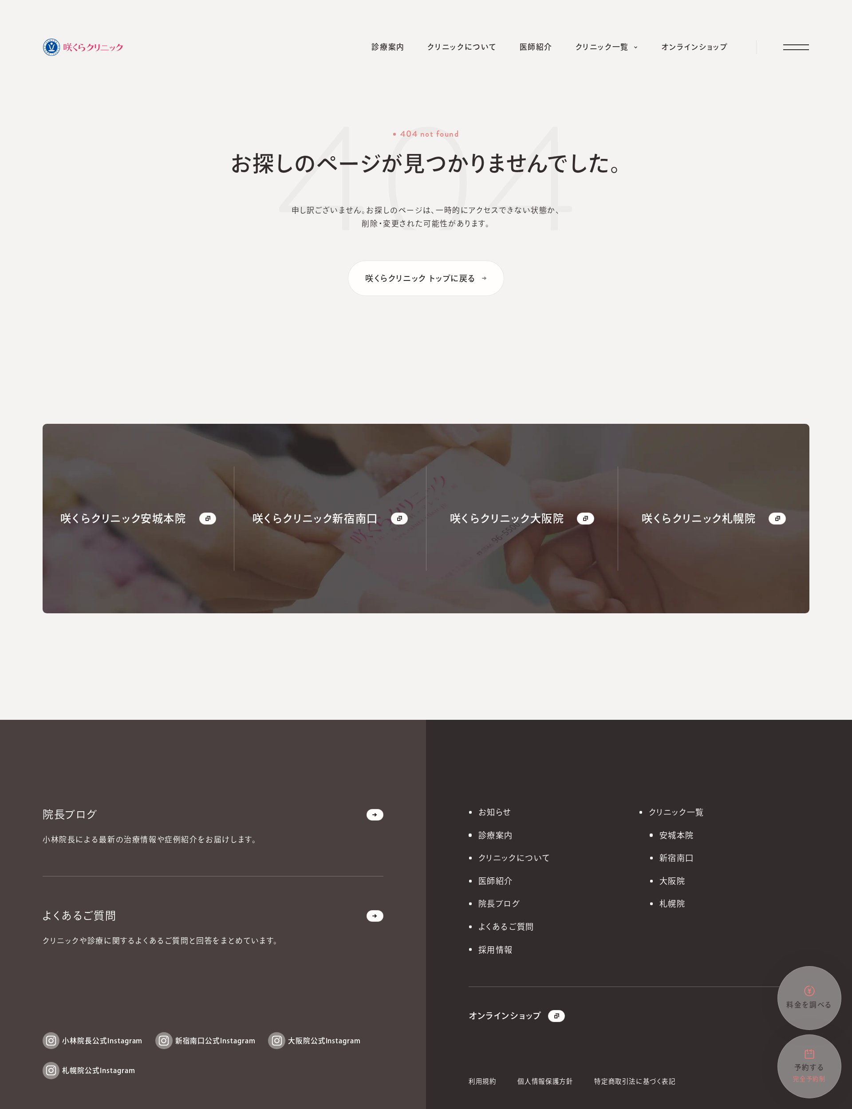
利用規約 (482, 1081)
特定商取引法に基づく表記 (634, 1081)
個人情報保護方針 (545, 1081)
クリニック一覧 (676, 812)
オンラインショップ (505, 1015)
